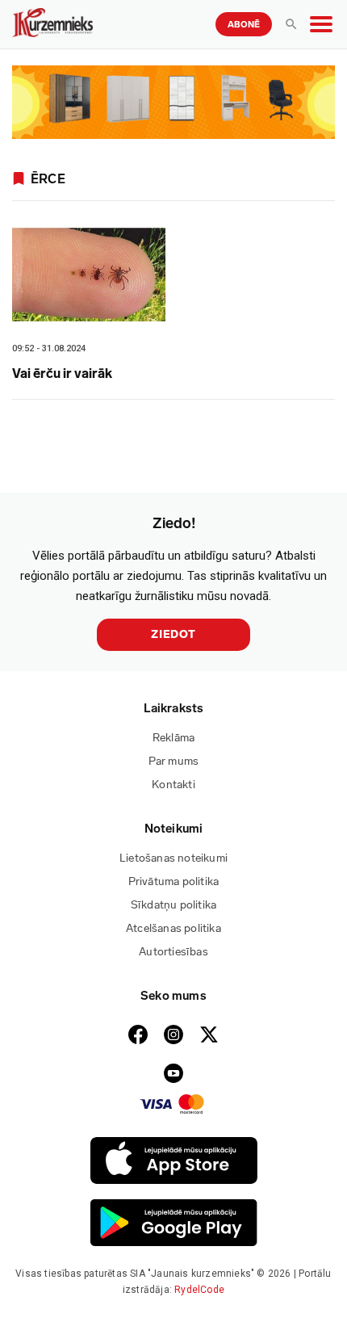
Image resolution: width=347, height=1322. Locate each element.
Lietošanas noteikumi (173, 858)
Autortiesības (173, 952)
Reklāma (173, 738)
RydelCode (199, 1289)
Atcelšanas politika (173, 928)
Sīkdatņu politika (173, 905)
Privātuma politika (173, 881)
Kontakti (173, 784)
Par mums (173, 761)
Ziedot (173, 634)
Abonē (244, 24)
